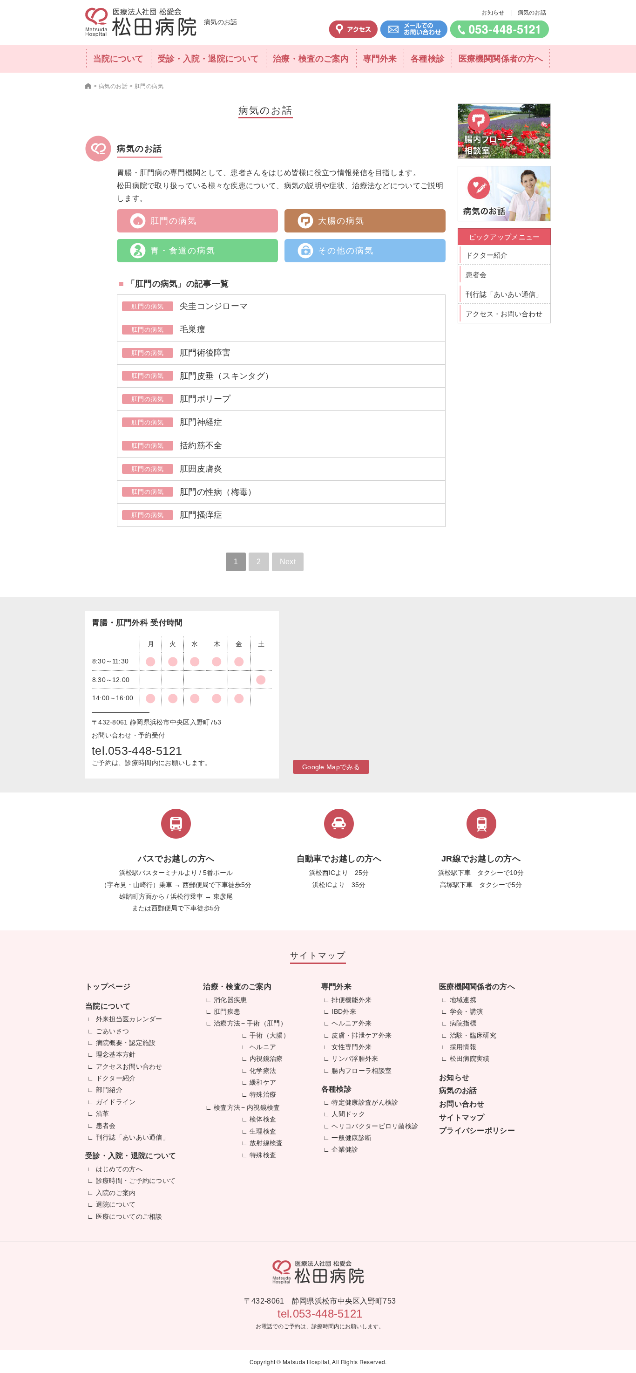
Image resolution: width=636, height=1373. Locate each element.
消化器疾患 (230, 1000)
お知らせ (492, 12)
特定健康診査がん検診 (365, 1102)
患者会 (476, 275)
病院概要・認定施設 (126, 1042)
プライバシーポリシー (477, 1130)
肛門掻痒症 (201, 514)
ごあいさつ (112, 1031)
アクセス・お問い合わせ (504, 314)
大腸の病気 (341, 220)
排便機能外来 (352, 1000)
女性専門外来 (352, 1047)
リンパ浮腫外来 (355, 1058)
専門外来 (380, 58)
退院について (116, 1204)
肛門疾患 (227, 1011)
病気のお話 (532, 12)
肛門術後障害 (205, 352)
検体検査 (263, 1119)
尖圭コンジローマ (214, 306)
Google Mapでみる (331, 767)
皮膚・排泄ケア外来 (362, 1035)
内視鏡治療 (266, 1058)
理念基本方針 (116, 1054)
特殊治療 (263, 1094)
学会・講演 (466, 1011)
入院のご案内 (116, 1192)
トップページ (108, 986)
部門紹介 (109, 1089)
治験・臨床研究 (473, 1035)
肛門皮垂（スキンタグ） (226, 376)
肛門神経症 (201, 422)
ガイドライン (116, 1102)
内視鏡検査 (263, 1107)
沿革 (102, 1113)
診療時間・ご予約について (136, 1180)
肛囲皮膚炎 (201, 468)
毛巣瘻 (192, 329)
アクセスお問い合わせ (129, 1066)
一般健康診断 (352, 1137)
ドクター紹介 (486, 255)
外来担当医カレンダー (129, 1019)
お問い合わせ (462, 1104)
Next (288, 562)
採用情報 (463, 1047)
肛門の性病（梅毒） (218, 492)
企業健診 (345, 1149)
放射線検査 (266, 1143)
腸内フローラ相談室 (362, 1070)
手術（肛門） (267, 1023)
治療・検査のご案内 (311, 58)
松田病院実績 (470, 1058)
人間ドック (348, 1114)
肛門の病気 (173, 220)
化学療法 (263, 1070)
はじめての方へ (119, 1169)
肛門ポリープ (205, 398)
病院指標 (463, 1023)
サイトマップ (462, 1117)
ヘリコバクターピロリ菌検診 (375, 1126)
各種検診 (427, 58)
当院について (118, 58)
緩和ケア (263, 1082)
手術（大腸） (270, 1035)
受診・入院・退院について (208, 58)
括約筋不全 (201, 445)
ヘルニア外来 (352, 1023)
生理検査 (263, 1131)
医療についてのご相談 (129, 1216)
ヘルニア (263, 1047)
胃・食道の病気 (183, 250)
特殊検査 (263, 1155)
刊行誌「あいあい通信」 (504, 294)
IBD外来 (344, 1011)
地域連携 (463, 1000)
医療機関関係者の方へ (501, 58)
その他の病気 (346, 250)
